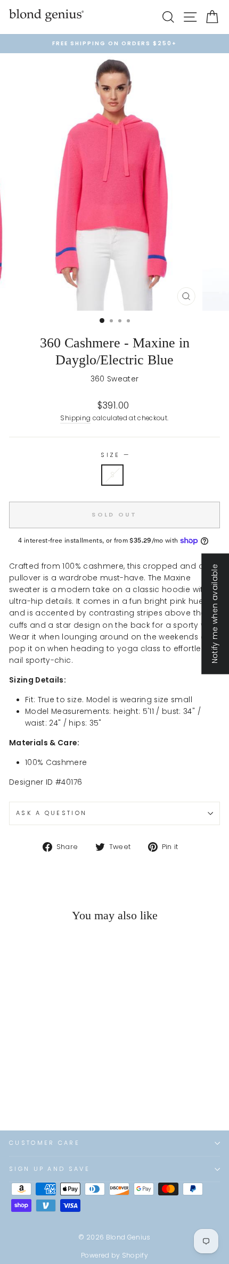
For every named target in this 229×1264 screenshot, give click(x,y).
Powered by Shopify (114, 1255)
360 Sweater (115, 379)
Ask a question (51, 813)
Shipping (75, 418)
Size (114, 455)
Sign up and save (49, 1169)
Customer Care (44, 1142)
